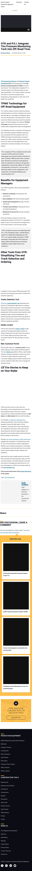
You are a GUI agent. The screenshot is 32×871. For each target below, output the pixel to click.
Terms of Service (6, 851)
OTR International (9, 477)
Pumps (3, 816)
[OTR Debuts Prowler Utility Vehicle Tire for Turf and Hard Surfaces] (16, 670)
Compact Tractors (6, 747)
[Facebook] (9, 513)
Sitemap (3, 841)
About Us (3, 834)
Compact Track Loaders (8, 764)
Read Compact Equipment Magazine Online (7, 4)
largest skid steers (25, 471)
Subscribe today (16, 718)
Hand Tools (4, 803)
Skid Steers (4, 761)
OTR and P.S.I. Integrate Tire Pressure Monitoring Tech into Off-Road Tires (16, 46)
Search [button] (12, 10)
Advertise (19, 2)
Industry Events (5, 806)
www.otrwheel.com (9, 468)
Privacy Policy (5, 848)
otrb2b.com (9, 352)
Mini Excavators (5, 754)
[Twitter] (13, 513)
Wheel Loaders (5, 771)
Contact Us (26, 3)
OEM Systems (5, 813)
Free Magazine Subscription (9, 831)
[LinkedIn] (16, 513)
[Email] (19, 513)
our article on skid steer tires (17, 420)
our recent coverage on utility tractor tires (18, 439)
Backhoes (4, 744)
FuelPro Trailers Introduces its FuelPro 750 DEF (15, 612)
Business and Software (7, 786)
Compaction (4, 789)
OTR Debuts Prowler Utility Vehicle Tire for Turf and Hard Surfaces (15, 687)
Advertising (4, 837)
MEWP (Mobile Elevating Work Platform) (12, 741)
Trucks (3, 819)
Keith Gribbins (6, 53)
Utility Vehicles (5, 768)
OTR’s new (10, 303)
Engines (3, 796)
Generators (4, 799)
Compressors (5, 751)
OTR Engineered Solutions (8, 81)
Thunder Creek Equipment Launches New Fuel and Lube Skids (15, 649)
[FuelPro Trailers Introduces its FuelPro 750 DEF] (16, 595)
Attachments (4, 782)
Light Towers (4, 757)
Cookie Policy (5, 844)
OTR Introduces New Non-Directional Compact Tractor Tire (15, 574)
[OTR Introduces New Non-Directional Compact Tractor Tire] (16, 557)
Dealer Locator (20, 329)
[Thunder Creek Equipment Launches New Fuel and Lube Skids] (16, 632)
